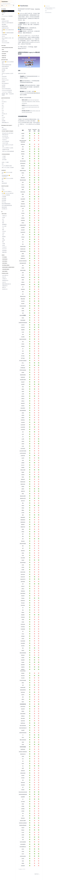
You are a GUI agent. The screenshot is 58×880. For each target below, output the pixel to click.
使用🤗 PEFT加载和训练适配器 (7, 32)
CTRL (23, 239)
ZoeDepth (23, 865)
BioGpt (23, 172)
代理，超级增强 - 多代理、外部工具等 (7, 38)
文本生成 (4, 231)
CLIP (23, 210)
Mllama (23, 510)
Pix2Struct (23, 617)
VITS (23, 813)
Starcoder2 (23, 718)
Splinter (23, 711)
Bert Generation (23, 160)
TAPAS (23, 742)
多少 (3, 108)
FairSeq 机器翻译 (23, 315)
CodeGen (22, 217)
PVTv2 (23, 633)
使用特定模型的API (5, 66)
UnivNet (22, 775)
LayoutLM (23, 422)
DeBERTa (22, 255)
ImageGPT (23, 403)
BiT (22, 175)
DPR (23, 291)
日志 (3, 227)
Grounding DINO (23, 379)
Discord (19, 48)
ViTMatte (22, 808)
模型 (3, 229)
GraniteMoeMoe (23, 374)
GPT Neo (22, 355)
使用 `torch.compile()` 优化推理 (8, 167)
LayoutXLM (23, 429)
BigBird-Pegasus (23, 170)
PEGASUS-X (23, 600)
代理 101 (3, 36)
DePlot (23, 267)
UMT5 (23, 768)
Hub (32, 46)
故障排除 (3, 86)
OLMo (23, 564)
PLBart (23, 621)
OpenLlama (23, 581)
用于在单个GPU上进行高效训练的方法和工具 (7, 134)
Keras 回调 (4, 226)
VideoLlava (23, 782)
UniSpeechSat (22, 772)
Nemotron (23, 550)
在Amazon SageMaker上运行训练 (7, 74)
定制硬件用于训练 (5, 149)
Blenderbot (23, 177)
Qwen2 (23, 638)
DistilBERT (23, 284)
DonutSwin (23, 289)
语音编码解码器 (23, 704)
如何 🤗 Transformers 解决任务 (7, 193)
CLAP (23, 208)
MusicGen (23, 541)
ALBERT (22, 133)
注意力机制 (4, 198)
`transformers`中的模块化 (7, 92)
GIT (22, 348)
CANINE (22, 201)
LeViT (23, 434)
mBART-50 (23, 491)
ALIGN (23, 135)
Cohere (23, 222)
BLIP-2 (23, 184)
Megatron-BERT (23, 495)
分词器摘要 (4, 196)
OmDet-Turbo (23, 571)
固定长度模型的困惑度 (6, 203)
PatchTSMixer (23, 593)
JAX (20, 10)
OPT (23, 583)
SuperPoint (23, 720)
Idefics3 (22, 400)
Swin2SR (22, 730)
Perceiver (23, 602)
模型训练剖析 (4, 207)
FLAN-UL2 (23, 327)
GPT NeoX (23, 358)
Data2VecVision (23, 251)
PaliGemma (23, 590)
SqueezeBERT (22, 713)
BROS (23, 194)
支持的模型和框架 (48, 12)
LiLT (23, 436)
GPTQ (3, 103)
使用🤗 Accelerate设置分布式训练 (8, 30)
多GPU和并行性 (5, 136)
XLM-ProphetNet (23, 841)
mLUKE (23, 512)
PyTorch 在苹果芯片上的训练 (7, 147)
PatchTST (22, 595)
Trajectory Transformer (23, 751)
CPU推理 (4, 156)
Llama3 (23, 443)
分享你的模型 (4, 34)
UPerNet (22, 777)
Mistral (23, 505)
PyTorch (32, 9)
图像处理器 (4, 252)
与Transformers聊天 (5, 42)
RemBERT (23, 659)
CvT (23, 241)
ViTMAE (23, 806)
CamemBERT (23, 198)
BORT (23, 189)
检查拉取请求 (4, 183)
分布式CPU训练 (5, 143)
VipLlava (22, 789)
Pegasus (22, 598)
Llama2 (23, 441)
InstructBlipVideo (23, 410)
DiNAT (23, 279)
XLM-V (23, 848)
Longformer (23, 455)
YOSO (23, 860)
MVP (23, 545)
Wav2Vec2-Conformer (23, 822)
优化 (3, 234)
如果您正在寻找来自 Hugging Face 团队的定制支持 (50, 8)
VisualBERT (23, 796)
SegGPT (22, 694)
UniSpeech (23, 770)
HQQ (3, 112)
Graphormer (23, 377)
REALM (23, 650)
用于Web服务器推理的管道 (7, 205)
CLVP (23, 215)
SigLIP (23, 701)
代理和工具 (4, 215)
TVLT (23, 758)
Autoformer (23, 144)
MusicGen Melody (23, 543)
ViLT (23, 787)
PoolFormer (23, 624)
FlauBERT (23, 329)
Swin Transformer (23, 725)
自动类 (3, 217)
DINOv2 (22, 282)
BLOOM (22, 187)
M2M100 (22, 467)
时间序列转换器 (23, 746)
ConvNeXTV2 (23, 232)
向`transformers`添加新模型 (7, 16)
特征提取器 (4, 250)
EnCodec (22, 303)
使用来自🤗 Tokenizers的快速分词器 (8, 62)
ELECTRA (22, 301)
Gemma (23, 343)
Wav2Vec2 (23, 818)
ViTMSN (22, 810)
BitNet (3, 119)
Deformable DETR (23, 263)
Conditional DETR (23, 225)
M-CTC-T (22, 465)
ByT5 (23, 196)
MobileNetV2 (23, 522)
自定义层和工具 (5, 275)
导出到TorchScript (5, 80)
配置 (3, 222)
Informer (22, 405)
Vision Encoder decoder (23, 791)
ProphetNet (23, 628)
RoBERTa (22, 666)
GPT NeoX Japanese (22, 360)
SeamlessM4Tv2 (23, 689)
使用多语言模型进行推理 (6, 64)
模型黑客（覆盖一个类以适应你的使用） (8, 94)
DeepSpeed (4, 139)
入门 (3, 100)
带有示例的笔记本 (5, 83)
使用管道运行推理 (5, 21)
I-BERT (23, 391)
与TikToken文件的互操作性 (7, 90)
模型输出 (4, 236)
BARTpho (22, 153)
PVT (23, 631)
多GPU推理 (4, 159)
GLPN (23, 353)
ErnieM (23, 310)
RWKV (23, 682)
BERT (23, 158)
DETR (23, 274)
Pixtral (23, 619)
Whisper (22, 829)
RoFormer (23, 675)
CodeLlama (23, 220)
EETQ (3, 110)
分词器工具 (4, 278)
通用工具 (4, 287)
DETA (23, 272)
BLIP (23, 182)
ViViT (23, 815)
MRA (23, 536)
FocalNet (22, 336)
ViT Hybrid (23, 801)
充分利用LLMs (4, 208)
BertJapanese (22, 163)
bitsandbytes (4, 101)
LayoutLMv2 (23, 424)
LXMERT (22, 462)
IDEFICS (22, 396)
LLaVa (23, 446)
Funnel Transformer (22, 339)
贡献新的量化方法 (5, 122)
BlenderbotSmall (23, 179)
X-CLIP (23, 832)
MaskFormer (23, 484)
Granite (23, 372)
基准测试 (3, 81)
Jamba (23, 412)
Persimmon (23, 605)
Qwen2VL (23, 645)
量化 (3, 241)
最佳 (3, 115)
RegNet (22, 657)
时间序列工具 (4, 289)
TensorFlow (37, 9)
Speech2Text (23, 706)
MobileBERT (23, 517)
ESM (23, 312)
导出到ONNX (4, 76)
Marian (23, 476)
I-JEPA (23, 393)
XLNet (23, 851)
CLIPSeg (22, 213)
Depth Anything (22, 270)
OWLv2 (23, 588)
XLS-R (23, 853)
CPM (23, 234)
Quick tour (37, 874)
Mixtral (23, 507)
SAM (23, 685)
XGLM (23, 837)
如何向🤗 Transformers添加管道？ (7, 179)
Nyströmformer (23, 562)
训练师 (3, 71)
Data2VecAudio (22, 246)
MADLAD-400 (23, 469)
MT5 (23, 538)
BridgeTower (23, 191)
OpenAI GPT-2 (22, 579)
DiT (22, 286)
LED (23, 431)
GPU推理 (4, 157)
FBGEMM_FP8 (4, 113)
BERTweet (23, 165)
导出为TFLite (4, 78)
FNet (23, 334)
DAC (23, 244)
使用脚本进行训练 (5, 28)
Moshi (23, 529)
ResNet (23, 662)
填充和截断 (4, 200)
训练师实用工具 (5, 280)
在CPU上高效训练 (5, 141)
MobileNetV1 (23, 519)
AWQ (3, 105)
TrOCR (23, 756)
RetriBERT (23, 664)
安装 (3, 14)
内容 (46, 10)
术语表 (3, 189)
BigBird (23, 168)
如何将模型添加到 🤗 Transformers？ (6, 176)
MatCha (23, 486)
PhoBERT (22, 614)
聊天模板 (3, 70)
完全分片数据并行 (5, 137)
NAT (23, 548)
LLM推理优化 (4, 129)
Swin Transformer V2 (22, 727)
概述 (3, 127)
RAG (23, 648)
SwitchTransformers (22, 732)
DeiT (23, 265)
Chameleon (23, 203)
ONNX (3, 233)
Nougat (23, 560)
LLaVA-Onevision (23, 453)
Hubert (23, 389)
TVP (23, 761)
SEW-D (23, 699)
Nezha (23, 552)
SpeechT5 (23, 708)
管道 (3, 238)
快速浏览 (3, 12)
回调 (3, 221)
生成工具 (4, 282)
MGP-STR (23, 500)
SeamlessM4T (22, 687)
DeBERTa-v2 (23, 258)
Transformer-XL (23, 753)
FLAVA (23, 331)
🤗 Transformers (5, 11)
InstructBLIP (23, 408)
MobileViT (23, 524)
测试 (3, 181)
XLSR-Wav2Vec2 (23, 856)
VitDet (23, 803)
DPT (23, 293)
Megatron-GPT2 (23, 498)
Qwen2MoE (23, 643)
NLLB (23, 555)
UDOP (23, 763)
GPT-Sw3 (22, 365)
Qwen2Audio (23, 640)
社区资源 (3, 85)
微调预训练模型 (5, 26)
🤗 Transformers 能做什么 (7, 191)
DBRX (23, 253)
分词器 (3, 243)
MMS (23, 514)
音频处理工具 (4, 285)
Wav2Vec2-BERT (23, 820)
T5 (22, 734)
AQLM (3, 106)
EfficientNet (23, 298)
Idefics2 (22, 398)
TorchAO (3, 117)
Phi (22, 607)
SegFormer (23, 692)
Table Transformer (23, 739)
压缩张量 (3, 120)
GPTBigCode (23, 367)
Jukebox (22, 417)
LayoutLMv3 (23, 427)
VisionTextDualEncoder (23, 794)
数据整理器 (4, 224)
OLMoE (23, 569)
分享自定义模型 (5, 68)
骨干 (3, 219)
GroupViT (22, 381)
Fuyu (23, 341)
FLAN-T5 (22, 324)
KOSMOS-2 (23, 419)
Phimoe (23, 612)
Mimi (23, 503)
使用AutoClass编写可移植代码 (7, 22)
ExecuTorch (4, 248)
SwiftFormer (23, 723)
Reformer (23, 655)
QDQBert (22, 636)
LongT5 (23, 457)
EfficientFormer (22, 296)
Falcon (23, 317)
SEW (23, 696)
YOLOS (23, 858)
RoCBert (22, 673)
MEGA (23, 493)
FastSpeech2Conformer (23, 322)
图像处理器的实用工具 (6, 284)
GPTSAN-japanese (23, 369)
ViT (22, 799)
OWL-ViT (22, 586)
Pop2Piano (23, 626)
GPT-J (23, 362)
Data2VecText (22, 248)
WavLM (23, 827)
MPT (23, 533)
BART (23, 149)
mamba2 (22, 474)
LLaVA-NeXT (23, 448)
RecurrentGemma (23, 652)
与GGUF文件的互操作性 (6, 88)
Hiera (23, 386)
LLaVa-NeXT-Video (23, 450)
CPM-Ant (22, 236)
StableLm (22, 715)
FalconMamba (22, 320)
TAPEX (23, 744)
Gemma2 (22, 346)
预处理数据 (4, 24)
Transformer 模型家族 (6, 195)
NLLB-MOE (23, 557)
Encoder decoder (23, 305)
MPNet (23, 531)
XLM (23, 839)
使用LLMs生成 (4, 40)
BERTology (4, 201)
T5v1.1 (23, 737)
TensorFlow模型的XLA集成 (7, 165)
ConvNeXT (23, 229)
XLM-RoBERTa (22, 844)
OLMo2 (23, 567)
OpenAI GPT (23, 576)
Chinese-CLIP (23, 206)
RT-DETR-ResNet (23, 680)
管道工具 (4, 277)
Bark (23, 146)
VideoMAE (23, 784)
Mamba (23, 472)
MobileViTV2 (23, 526)
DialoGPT (22, 277)
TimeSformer (23, 749)
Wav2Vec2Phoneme (22, 825)
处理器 (3, 240)
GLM (23, 350)
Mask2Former (22, 481)
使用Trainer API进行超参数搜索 (8, 151)
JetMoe (23, 415)
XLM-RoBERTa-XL (23, 846)
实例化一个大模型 (5, 162)
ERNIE (23, 308)
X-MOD (23, 834)
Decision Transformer (23, 260)
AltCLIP (23, 138)
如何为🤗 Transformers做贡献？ (7, 173)
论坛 (35, 46)
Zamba (23, 863)
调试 (3, 164)
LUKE (23, 460)
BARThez (22, 151)
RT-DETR (22, 677)
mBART (23, 488)
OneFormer (23, 574)
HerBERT (22, 384)
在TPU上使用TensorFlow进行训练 (7, 145)
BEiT (23, 156)
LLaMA (23, 438)
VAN (23, 780)
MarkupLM (23, 479)
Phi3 (23, 609)
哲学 (3, 188)
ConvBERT (23, 227)
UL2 (23, 765)
